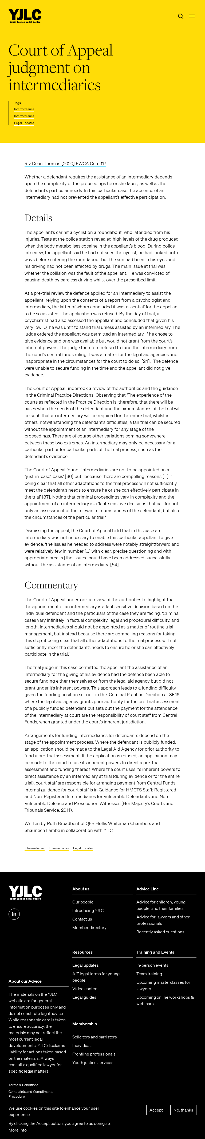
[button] (191, 16)
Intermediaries (24, 109)
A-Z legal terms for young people (96, 977)
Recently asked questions (160, 931)
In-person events (152, 965)
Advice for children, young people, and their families (161, 905)
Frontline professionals (94, 1054)
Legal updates (24, 123)
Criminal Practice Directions (65, 395)
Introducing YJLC (88, 910)
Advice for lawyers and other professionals (163, 920)
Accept (156, 1110)
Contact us (82, 919)
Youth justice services (92, 1062)
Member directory (89, 927)
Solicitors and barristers (94, 1037)
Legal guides (84, 997)
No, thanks (183, 1110)
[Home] (25, 16)
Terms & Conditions (23, 1085)
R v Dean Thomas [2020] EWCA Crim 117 (65, 163)
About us (80, 888)
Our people (82, 902)
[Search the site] (180, 16)
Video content (85, 988)
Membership (84, 1023)
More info (18, 1130)
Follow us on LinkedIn (14, 914)
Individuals (82, 1045)
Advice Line (147, 888)
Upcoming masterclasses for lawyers (163, 985)
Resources (82, 952)
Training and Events (155, 952)
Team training (149, 973)
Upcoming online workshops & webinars (165, 1000)
